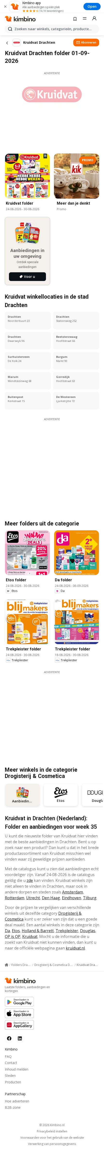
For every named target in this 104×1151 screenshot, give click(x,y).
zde (30, 880)
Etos (16, 930)
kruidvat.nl (75, 948)
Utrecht (33, 897)
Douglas (87, 930)
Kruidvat (29, 936)
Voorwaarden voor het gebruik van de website (52, 1138)
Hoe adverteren (17, 1101)
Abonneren (88, 42)
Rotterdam (14, 897)
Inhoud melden (16, 1069)
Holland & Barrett (38, 930)
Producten (13, 1082)
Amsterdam (72, 892)
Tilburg (90, 897)
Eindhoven (71, 897)
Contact (11, 1062)
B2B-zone (13, 1107)
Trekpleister (67, 930)
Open (92, 6)
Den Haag (51, 897)
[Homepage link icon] (6, 965)
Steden (10, 1075)
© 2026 (52, 1125)
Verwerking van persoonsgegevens (52, 1144)
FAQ (8, 1056)
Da (7, 930)
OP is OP (12, 936)
